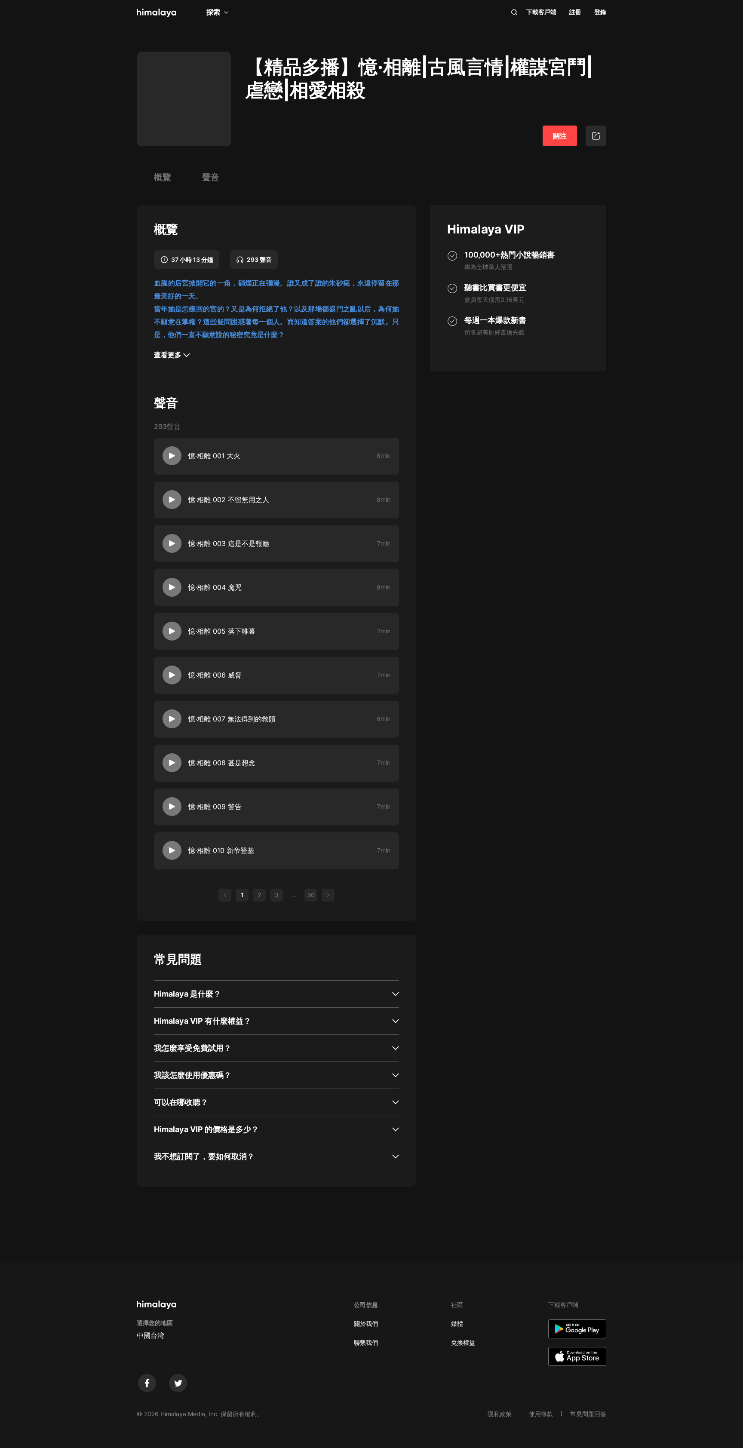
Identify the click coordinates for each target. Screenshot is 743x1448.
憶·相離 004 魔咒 (215, 587)
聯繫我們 (366, 1342)
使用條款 (541, 1413)
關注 (560, 136)
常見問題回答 (588, 1413)
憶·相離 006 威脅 (215, 675)
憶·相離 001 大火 (214, 455)
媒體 (457, 1323)
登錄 (600, 11)
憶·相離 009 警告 (215, 806)
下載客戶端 (541, 11)
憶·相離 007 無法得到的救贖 (232, 719)
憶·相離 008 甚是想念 (221, 762)
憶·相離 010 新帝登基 (221, 850)
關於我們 (366, 1323)
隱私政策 (500, 1413)
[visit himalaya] (156, 13)
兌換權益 (463, 1342)
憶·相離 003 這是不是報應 (228, 543)
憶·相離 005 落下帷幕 (221, 631)
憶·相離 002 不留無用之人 (228, 499)
